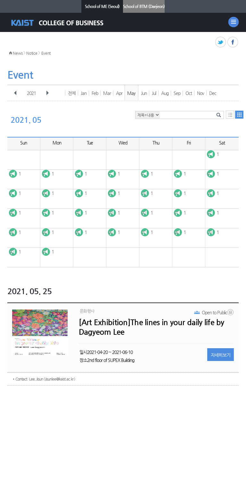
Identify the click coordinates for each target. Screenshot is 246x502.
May (131, 93)
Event (46, 53)
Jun (144, 93)
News (17, 53)
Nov (200, 93)
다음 (47, 93)
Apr (119, 93)
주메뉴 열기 (233, 22)
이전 (15, 93)
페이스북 (233, 42)
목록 (230, 115)
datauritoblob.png (231, 313)
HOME (10, 53)
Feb (95, 93)
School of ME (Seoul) (102, 6)
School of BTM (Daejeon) (144, 6)
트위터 (220, 42)
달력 (239, 115)
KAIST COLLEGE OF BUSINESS (63, 23)
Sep (177, 93)
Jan (83, 93)
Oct (188, 93)
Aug (164, 93)
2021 (31, 93)
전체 (72, 93)
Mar (107, 93)
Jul (154, 93)
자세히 (221, 354)
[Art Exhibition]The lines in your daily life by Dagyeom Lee (151, 327)
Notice (31, 53)
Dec (212, 93)
